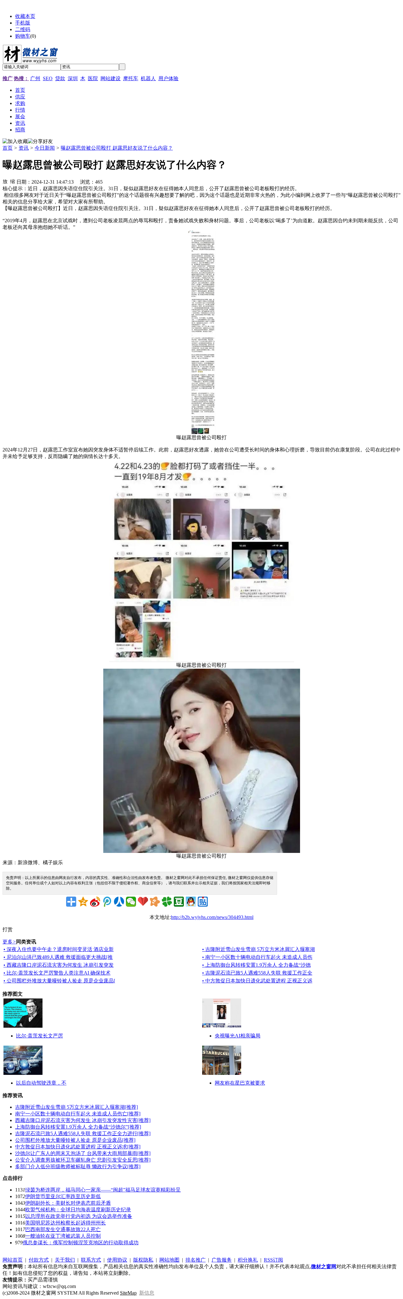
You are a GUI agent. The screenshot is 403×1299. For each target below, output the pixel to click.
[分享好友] (40, 141)
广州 (35, 78)
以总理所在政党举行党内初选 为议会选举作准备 (78, 1216)
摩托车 (130, 78)
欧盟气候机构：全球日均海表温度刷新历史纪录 (78, 1209)
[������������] (119, 902)
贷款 (60, 78)
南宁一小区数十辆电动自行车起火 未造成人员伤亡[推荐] (77, 1113)
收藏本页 (25, 16)
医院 (93, 78)
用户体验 (168, 78)
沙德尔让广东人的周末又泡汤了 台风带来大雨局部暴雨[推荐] (82, 1153)
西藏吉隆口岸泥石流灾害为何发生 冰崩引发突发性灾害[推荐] (82, 1120)
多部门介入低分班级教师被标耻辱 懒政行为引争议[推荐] (77, 1166)
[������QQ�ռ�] (83, 902)
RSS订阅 (273, 1260)
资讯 (24, 148)
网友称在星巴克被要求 (240, 1083)
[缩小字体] (12, 181)
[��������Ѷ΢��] (107, 902)
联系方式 (91, 1260)
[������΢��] (131, 902)
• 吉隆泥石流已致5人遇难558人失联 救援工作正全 (257, 973)
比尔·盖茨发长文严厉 (39, 1035)
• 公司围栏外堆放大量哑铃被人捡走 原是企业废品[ (59, 980)
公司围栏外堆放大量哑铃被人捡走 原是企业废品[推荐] (75, 1140)
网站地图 (169, 1260)
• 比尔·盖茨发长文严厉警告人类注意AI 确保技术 (57, 973)
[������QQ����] (191, 902)
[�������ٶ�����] (203, 902)
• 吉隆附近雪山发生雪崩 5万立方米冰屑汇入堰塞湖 (258, 949)
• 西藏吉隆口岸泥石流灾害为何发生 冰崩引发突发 (58, 965)
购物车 (22, 36)
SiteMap (128, 1293)
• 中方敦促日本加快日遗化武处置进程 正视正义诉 (257, 980)
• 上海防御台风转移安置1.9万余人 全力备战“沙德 (256, 965)
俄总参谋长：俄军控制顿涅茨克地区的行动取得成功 (81, 1242)
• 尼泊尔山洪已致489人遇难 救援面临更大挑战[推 (58, 957)
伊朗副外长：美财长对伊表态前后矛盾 (68, 1203)
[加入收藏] (15, 141)
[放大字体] (5, 181)
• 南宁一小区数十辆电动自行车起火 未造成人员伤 (257, 957)
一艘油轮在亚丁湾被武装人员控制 (63, 1236)
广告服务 (222, 1260)
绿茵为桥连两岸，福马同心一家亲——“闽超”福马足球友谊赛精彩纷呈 (103, 1189)
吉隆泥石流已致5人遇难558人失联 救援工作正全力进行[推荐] (82, 1133)
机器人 (148, 78)
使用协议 (117, 1260)
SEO (48, 78)
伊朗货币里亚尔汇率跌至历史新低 (63, 1196)
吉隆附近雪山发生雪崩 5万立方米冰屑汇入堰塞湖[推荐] (76, 1107)
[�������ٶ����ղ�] (143, 902)
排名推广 (195, 1260)
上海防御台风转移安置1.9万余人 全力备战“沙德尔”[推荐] (78, 1127)
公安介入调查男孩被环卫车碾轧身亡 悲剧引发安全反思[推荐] (82, 1160)
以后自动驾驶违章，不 (41, 1083)
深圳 (73, 78)
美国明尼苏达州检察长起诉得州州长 (65, 1222)
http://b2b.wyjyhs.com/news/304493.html (212, 917)
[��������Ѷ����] (167, 902)
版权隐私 (143, 1260)
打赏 (8, 929)
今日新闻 (45, 148)
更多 (9, 941)
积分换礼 (248, 1260)
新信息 (146, 1293)
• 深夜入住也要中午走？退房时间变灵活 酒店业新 (58, 949)
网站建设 (110, 78)
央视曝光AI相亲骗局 (237, 1035)
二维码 (22, 29)
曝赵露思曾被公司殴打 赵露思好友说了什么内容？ (117, 148)
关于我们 (65, 1260)
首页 (8, 148)
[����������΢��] (95, 902)
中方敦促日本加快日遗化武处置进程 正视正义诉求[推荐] (77, 1146)
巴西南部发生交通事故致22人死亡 (63, 1229)
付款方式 (39, 1260)
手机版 (22, 22)
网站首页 (13, 1260)
